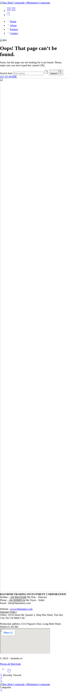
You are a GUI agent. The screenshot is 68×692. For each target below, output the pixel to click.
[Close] (1, 675)
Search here (6, 73)
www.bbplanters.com (21, 609)
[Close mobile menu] (1, 681)
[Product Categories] (9, 10)
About (13, 25)
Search (54, 73)
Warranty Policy (8, 612)
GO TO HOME (8, 76)
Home (13, 21)
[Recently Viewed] (9, 672)
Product (14, 29)
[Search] (8, 14)
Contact (14, 33)
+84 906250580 (17, 597)
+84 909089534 (16, 600)
